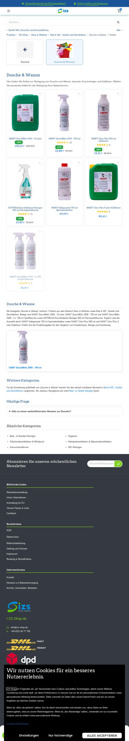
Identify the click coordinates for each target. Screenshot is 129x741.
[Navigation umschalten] (9, 11)
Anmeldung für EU (15, 503)
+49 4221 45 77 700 (20, 631)
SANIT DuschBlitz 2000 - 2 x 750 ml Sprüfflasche (25, 278)
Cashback (11, 513)
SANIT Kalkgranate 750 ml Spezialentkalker (64, 209)
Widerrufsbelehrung (16, 543)
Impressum (12, 554)
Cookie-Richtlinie (18, 723)
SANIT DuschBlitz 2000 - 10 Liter (25, 138)
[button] (39, 93)
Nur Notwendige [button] (61, 735)
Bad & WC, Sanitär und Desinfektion (68, 35)
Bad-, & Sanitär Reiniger (81, 391)
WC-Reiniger (75, 447)
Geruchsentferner (19, 447)
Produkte (11, 35)
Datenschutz (13, 537)
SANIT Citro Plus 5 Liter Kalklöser (104, 208)
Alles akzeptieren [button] (102, 735)
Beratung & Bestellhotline (19, 559)
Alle (119, 30)
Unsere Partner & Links (18, 508)
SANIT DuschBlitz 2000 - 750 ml (64, 138)
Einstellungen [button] (29, 735)
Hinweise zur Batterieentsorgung (22, 583)
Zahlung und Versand (17, 548)
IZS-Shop (23, 35)
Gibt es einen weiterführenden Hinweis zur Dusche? (41, 411)
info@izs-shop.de (19, 627)
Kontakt (10, 577)
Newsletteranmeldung (17, 492)
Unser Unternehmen (16, 497)
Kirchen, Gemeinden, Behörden (22, 588)
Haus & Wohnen (39, 35)
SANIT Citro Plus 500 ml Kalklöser (103, 139)
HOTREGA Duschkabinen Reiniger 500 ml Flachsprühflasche (25, 209)
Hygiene (72, 436)
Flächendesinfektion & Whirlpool (27, 441)
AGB (9, 530)
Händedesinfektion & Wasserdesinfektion (90, 441)
